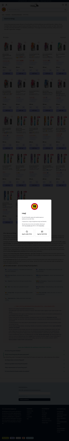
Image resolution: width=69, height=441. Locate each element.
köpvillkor (41, 225)
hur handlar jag (28, 225)
